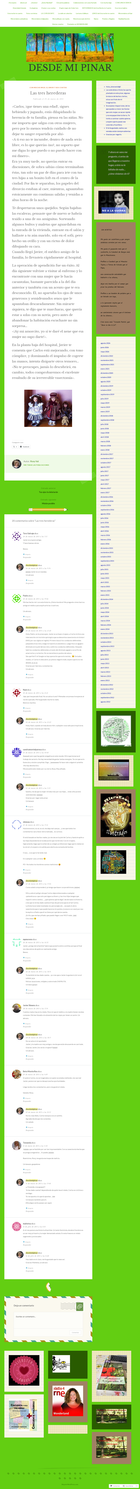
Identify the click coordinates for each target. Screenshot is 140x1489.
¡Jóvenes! (34, 3)
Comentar (75, 1332)
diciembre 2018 (107, 416)
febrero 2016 (106, 539)
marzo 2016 (105, 535)
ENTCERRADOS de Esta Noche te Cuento (96, 8)
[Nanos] (59, 1478)
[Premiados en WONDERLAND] (80, 1478)
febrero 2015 (106, 591)
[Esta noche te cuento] (80, 1473)
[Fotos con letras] (85, 1473)
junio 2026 (105, 347)
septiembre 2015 (107, 561)
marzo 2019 (105, 407)
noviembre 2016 (107, 501)
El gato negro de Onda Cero (68, 8)
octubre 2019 (106, 390)
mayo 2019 (105, 403)
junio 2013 (105, 659)
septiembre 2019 (107, 394)
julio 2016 (104, 518)
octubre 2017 (106, 463)
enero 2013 (105, 680)
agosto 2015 (105, 565)
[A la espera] (8, 1473)
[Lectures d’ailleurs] (101, 1473)
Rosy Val (34, 461)
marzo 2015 (105, 586)
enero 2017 (105, 492)
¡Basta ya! (23, 3)
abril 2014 (105, 616)
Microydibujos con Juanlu (60, 19)
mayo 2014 (105, 612)
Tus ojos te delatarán (48, 490)
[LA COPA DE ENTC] (90, 1473)
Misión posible (48, 501)
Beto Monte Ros (30, 1071)
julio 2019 (104, 399)
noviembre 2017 (107, 458)
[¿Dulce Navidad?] (23, 1473)
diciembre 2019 (107, 386)
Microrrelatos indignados (40, 19)
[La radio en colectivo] (95, 1473)
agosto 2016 (105, 514)
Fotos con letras (31, 13)
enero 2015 (105, 595)
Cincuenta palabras (62, 3)
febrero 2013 (106, 676)
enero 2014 (105, 629)
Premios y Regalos (108, 19)
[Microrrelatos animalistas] (116, 1473)
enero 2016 (105, 544)
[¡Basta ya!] (13, 1473)
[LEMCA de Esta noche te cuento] (106, 1473)
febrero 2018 (106, 446)
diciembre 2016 (107, 497)
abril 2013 (105, 668)
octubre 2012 (106, 693)
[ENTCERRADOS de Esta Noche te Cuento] (70, 1473)
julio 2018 (104, 424)
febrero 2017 (106, 488)
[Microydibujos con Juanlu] (126, 1473)
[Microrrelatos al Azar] (111, 1473)
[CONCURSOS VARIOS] (44, 1473)
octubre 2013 (106, 642)
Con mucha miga (106, 3)
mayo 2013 (105, 663)
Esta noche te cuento (15, 13)
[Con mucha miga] (39, 1473)
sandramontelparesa (32, 749)
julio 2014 (104, 604)
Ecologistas (34, 8)
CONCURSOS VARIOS (123, 3)
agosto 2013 (105, 650)
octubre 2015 (106, 557)
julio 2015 (104, 569)
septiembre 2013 (107, 646)
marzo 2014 (105, 621)
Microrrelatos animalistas (19, 19)
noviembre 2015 (107, 552)
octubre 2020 (106, 377)
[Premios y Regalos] (65, 1478)
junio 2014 (105, 608)
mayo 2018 (105, 433)
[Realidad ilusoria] (70, 1478)
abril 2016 (105, 531)
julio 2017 (104, 471)
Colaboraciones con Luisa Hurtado (85, 3)
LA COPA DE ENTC (47, 13)
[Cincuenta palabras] (29, 1473)
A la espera (12, 3)
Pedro (25, 595)
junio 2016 (105, 522)
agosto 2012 (105, 702)
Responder (27, 557)
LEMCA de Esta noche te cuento (103, 13)
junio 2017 (105, 475)
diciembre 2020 (107, 373)
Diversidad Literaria (19, 8)
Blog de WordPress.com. (70, 1484)
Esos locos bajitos (121, 8)
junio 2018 (105, 428)
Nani (25, 690)
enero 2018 (105, 450)
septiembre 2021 (107, 364)
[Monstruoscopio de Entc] (131, 1473)
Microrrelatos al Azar (125, 13)
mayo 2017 (105, 480)
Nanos (96, 19)
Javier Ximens (29, 1005)
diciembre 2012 (107, 685)
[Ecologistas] (54, 1473)
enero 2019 (105, 411)
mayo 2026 (105, 352)
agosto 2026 (105, 343)
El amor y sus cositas (49, 8)
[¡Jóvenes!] (18, 1473)
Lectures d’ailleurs (82, 13)
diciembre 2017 (107, 454)
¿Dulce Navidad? (46, 3)
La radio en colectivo (65, 13)
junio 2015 (105, 574)
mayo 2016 (105, 527)
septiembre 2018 (107, 420)
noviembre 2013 (107, 638)
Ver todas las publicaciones (36, 465)
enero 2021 (105, 369)
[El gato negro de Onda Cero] (65, 1473)
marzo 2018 (105, 441)
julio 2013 (104, 655)
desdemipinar (32, 565)
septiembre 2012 (107, 697)
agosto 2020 (105, 381)
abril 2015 (105, 582)
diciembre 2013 (107, 633)
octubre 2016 (106, 505)
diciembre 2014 (107, 599)
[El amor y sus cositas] (59, 1473)
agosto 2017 (105, 467)
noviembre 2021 (107, 360)
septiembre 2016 (107, 510)
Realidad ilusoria (123, 19)
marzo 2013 (105, 672)
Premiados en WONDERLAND (77, 24)
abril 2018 (105, 437)
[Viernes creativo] (75, 1478)
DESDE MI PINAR (70, 67)
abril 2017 (105, 484)
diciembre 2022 (107, 356)
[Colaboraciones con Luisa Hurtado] (34, 1473)
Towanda (27, 1143)
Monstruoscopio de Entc (81, 19)
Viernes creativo (57, 24)
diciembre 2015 (107, 548)
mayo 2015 (105, 578)
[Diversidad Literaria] (49, 1473)
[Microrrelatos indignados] (121, 1473)
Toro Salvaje (28, 533)
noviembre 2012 (107, 689)
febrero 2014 (106, 625)
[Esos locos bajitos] (75, 1473)
